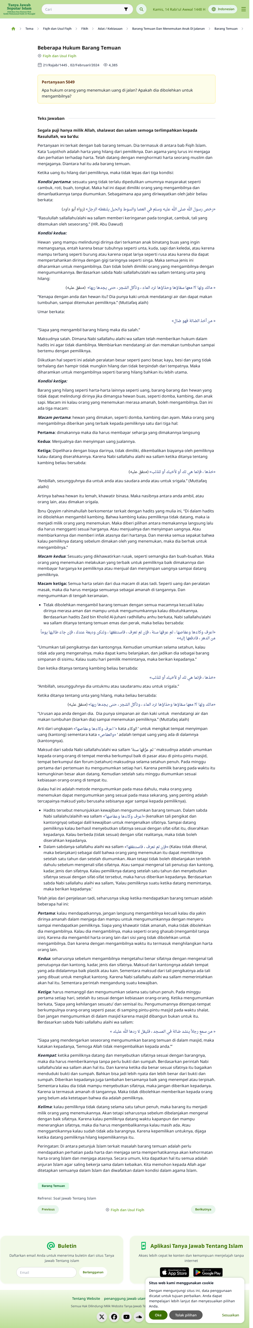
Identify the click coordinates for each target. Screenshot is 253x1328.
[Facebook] (114, 1317)
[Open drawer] (243, 9)
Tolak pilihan (186, 1315)
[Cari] (141, 9)
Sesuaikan (230, 1315)
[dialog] (195, 1300)
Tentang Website (86, 1298)
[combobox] (84, 9)
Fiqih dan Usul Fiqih (59, 55)
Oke (158, 1315)
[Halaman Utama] (13, 28)
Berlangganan (93, 1272)
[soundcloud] (139, 1317)
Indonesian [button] (226, 9)
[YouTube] (126, 1317)
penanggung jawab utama (126, 1298)
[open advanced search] (126, 9)
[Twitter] (102, 1317)
